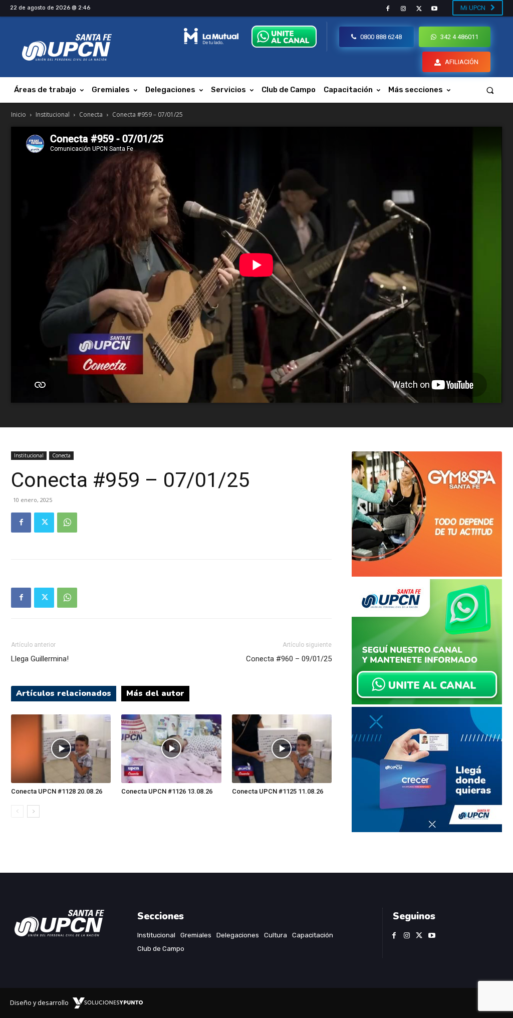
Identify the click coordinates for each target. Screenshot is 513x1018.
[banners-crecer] (427, 829)
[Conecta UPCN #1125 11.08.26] (282, 748)
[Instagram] (403, 9)
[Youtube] (434, 9)
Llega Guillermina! (40, 658)
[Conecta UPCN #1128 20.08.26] (61, 748)
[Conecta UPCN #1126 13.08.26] (171, 748)
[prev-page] (17, 811)
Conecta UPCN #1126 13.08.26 (166, 791)
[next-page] (33, 811)
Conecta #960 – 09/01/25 (289, 658)
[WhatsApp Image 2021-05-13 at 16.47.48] (427, 574)
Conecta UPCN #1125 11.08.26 (277, 791)
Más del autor (155, 693)
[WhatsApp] (67, 523)
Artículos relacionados (63, 693)
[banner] (427, 701)
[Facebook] (387, 9)
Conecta (91, 114)
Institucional (53, 114)
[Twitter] (419, 9)
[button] (490, 90)
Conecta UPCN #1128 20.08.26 (56, 791)
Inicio (18, 114)
